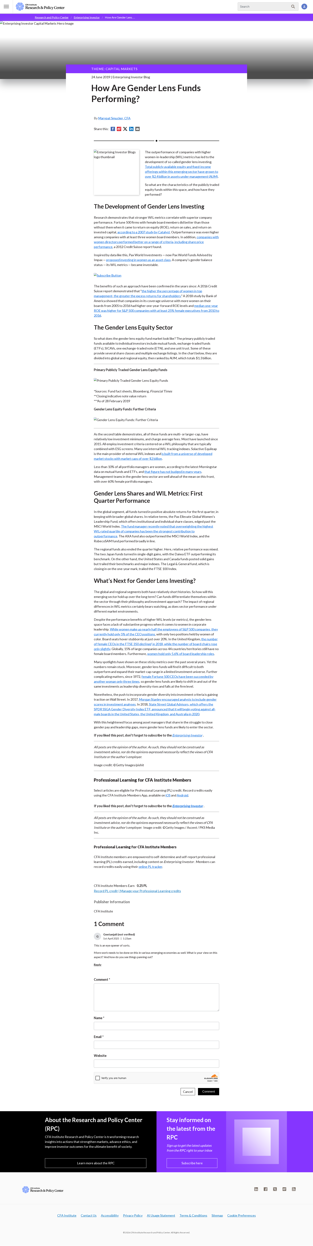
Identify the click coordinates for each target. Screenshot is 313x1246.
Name (98, 1018)
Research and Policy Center (52, 17)
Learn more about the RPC (95, 1163)
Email (98, 1037)
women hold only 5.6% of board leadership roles (180, 654)
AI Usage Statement (161, 1215)
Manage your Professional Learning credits (150, 891)
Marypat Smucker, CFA (114, 118)
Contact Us (89, 1215)
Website (100, 1056)
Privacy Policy (133, 1215)
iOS (168, 795)
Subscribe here (192, 1163)
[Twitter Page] (275, 1189)
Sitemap (217, 1215)
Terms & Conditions (193, 1215)
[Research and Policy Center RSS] (294, 1189)
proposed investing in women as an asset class (138, 260)
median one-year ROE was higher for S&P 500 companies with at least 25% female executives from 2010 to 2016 (156, 310)
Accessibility (110, 1215)
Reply (97, 964)
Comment (101, 979)
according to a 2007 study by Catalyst (143, 232)
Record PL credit (106, 891)
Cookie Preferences (241, 1215)
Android (182, 795)
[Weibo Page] (284, 1189)
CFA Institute (66, 1215)
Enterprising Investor (87, 17)
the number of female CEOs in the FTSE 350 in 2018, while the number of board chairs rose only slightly (156, 644)
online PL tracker (150, 867)
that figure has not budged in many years (172, 472)
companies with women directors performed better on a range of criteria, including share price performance (156, 242)
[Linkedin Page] (256, 1189)
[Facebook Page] (265, 1189)
